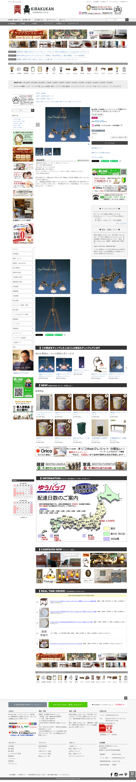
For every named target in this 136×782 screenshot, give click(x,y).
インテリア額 (36, 86)
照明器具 (15, 328)
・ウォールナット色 (18, 121)
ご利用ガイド (104, 1)
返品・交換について (75, 753)
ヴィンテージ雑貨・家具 (20, 305)
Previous (38, 125)
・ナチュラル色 (17, 127)
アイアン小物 (60, 86)
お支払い (11, 711)
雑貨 (23, 23)
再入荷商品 (16, 268)
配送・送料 (42, 711)
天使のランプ (50, 99)
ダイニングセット (103, 86)
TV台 (94, 86)
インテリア (49, 23)
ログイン (89, 1)
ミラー (28, 86)
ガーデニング (74, 23)
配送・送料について (75, 748)
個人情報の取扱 (52, 774)
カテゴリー (12, 742)
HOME (37, 93)
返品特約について (97, 148)
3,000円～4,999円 (52, 82)
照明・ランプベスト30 (75, 101)
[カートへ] (132, 774)
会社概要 (102, 742)
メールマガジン (114, 1)
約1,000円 (27, 82)
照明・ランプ (50, 96)
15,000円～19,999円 (92, 82)
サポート (72, 742)
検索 (126, 19)
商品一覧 (27, 19)
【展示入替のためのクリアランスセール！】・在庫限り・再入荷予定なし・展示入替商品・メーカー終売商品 (47, 55)
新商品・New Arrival (19, 263)
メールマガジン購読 (45, 753)
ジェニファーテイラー (78, 86)
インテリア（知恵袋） (20, 338)
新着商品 (13, 23)
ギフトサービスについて (76, 756)
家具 (35, 23)
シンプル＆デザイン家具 (20, 314)
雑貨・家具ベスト (15, 19)
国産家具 (15, 319)
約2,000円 (34, 82)
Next (88, 125)
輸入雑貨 (15, 300)
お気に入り (40, 19)
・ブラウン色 (16, 119)
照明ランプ (61, 23)
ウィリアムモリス (115, 86)
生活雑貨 (15, 286)
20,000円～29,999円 (106, 82)
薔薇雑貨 (15, 291)
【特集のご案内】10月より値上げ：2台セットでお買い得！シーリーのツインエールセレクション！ (44, 59)
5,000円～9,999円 (64, 82)
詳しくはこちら (121, 223)
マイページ (51, 19)
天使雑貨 (15, 296)
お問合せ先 (102, 711)
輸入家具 (15, 310)
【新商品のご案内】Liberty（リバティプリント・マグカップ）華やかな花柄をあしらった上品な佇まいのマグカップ (49, 52)
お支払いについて (74, 751)
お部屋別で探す (18, 277)
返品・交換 (72, 711)
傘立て (53, 86)
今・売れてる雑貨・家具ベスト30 (58, 101)
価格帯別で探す (18, 282)
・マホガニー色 (17, 123)
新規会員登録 (43, 746)
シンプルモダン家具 (14, 753)
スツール (89, 86)
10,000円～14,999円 (77, 82)
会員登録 (96, 1)
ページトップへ (125, 698)
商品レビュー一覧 (44, 756)
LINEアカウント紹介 (45, 751)
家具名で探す (17, 272)
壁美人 (68, 86)
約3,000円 (42, 82)
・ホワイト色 (16, 125)
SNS (14, 347)
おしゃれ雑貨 (45, 86)
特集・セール (17, 258)
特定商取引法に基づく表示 (37, 774)
